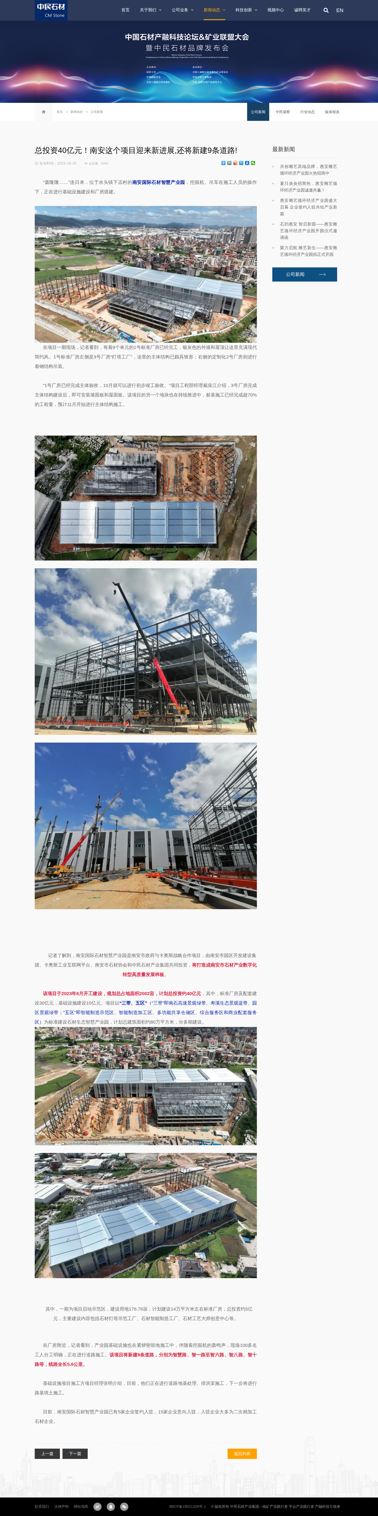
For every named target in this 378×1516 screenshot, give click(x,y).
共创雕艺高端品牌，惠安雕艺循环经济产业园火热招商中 (308, 169)
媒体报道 (332, 112)
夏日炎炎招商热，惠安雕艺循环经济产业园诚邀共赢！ (308, 186)
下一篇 (75, 1453)
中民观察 (283, 112)
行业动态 (307, 112)
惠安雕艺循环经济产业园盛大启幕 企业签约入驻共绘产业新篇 (308, 207)
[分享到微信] (253, 163)
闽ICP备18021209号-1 (187, 1506)
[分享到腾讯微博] (241, 163)
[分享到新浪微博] (235, 163)
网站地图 (81, 1506)
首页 (60, 112)
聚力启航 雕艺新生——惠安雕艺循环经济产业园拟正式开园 (308, 251)
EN (339, 10)
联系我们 (42, 1506)
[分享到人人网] (247, 163)
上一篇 (47, 1453)
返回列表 (242, 1453)
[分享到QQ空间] (229, 163)
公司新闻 (97, 112)
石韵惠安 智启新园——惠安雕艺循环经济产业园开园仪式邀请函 (308, 231)
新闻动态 (76, 112)
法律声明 (61, 1506)
